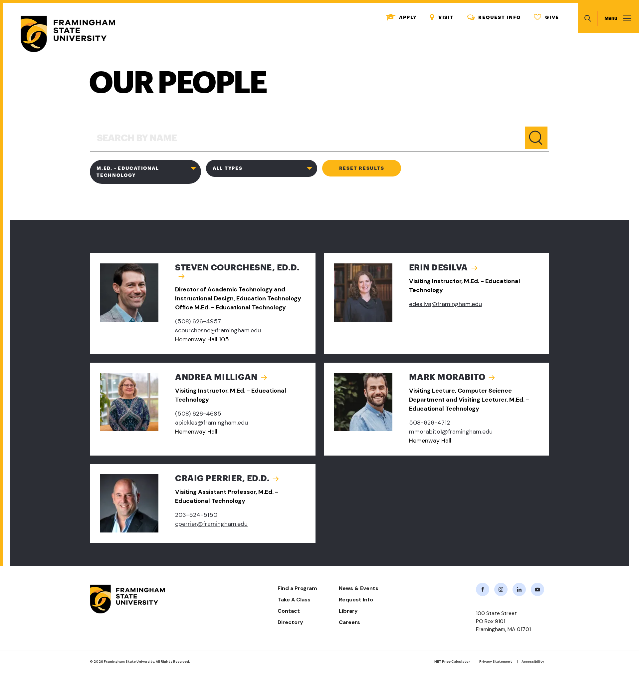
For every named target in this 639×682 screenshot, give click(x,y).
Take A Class (294, 599)
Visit (442, 17)
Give (546, 17)
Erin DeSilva (438, 267)
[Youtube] (537, 589)
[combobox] (145, 173)
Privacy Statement (495, 661)
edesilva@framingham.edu (445, 304)
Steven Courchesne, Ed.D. (237, 267)
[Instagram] (501, 589)
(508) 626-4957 (198, 321)
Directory (290, 622)
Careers (349, 622)
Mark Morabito (447, 377)
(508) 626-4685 (198, 414)
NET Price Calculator (452, 661)
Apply (401, 17)
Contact (289, 610)
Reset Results (361, 168)
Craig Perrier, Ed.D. (222, 478)
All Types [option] (228, 168)
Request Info (494, 17)
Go (536, 138)
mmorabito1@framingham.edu (451, 432)
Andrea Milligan (216, 377)
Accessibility (533, 661)
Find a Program (297, 588)
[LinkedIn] (519, 589)
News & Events (358, 588)
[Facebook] (482, 589)
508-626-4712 (429, 423)
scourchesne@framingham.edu (218, 330)
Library (348, 610)
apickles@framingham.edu (211, 423)
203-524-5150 (196, 515)
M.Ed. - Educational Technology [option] (128, 171)
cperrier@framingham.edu (211, 524)
